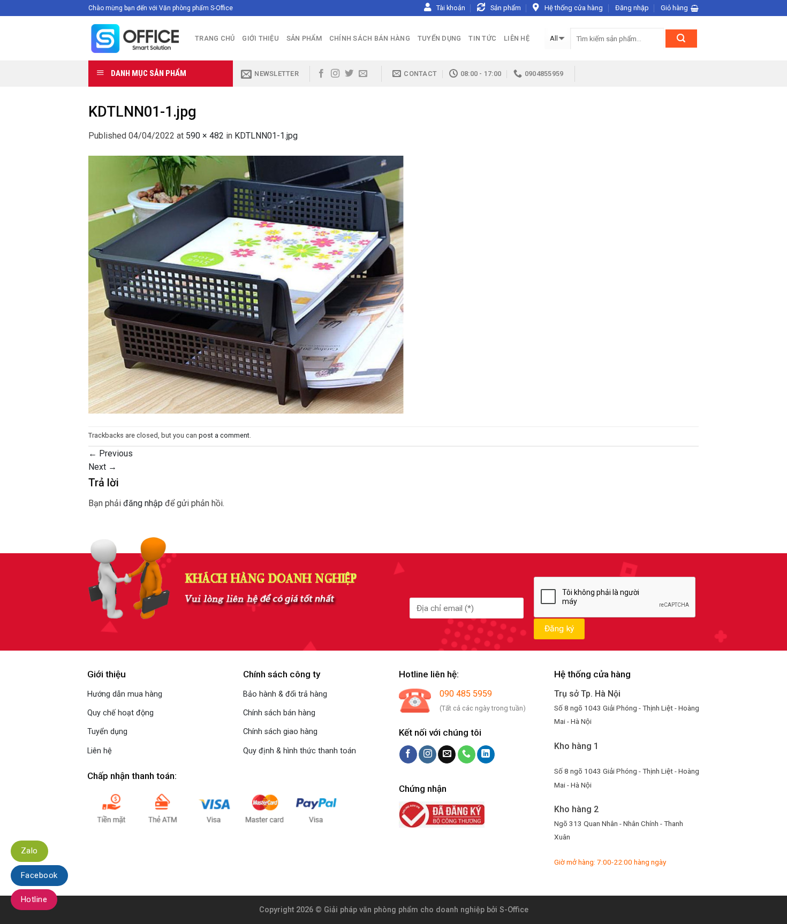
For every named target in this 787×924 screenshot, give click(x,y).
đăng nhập (143, 503)
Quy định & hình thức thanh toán (299, 750)
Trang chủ (214, 38)
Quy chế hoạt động (120, 712)
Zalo (29, 851)
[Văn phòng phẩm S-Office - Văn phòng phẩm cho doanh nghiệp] (133, 38)
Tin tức (482, 38)
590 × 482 (205, 136)
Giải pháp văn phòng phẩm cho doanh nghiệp (404, 909)
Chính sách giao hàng (280, 731)
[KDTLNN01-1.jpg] (246, 284)
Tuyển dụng (439, 38)
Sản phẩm (304, 38)
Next (102, 467)
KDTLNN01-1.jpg (266, 136)
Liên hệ (516, 38)
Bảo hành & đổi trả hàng (285, 694)
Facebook (39, 875)
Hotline (34, 899)
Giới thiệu (260, 38)
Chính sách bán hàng (369, 38)
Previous (110, 453)
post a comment (224, 435)
